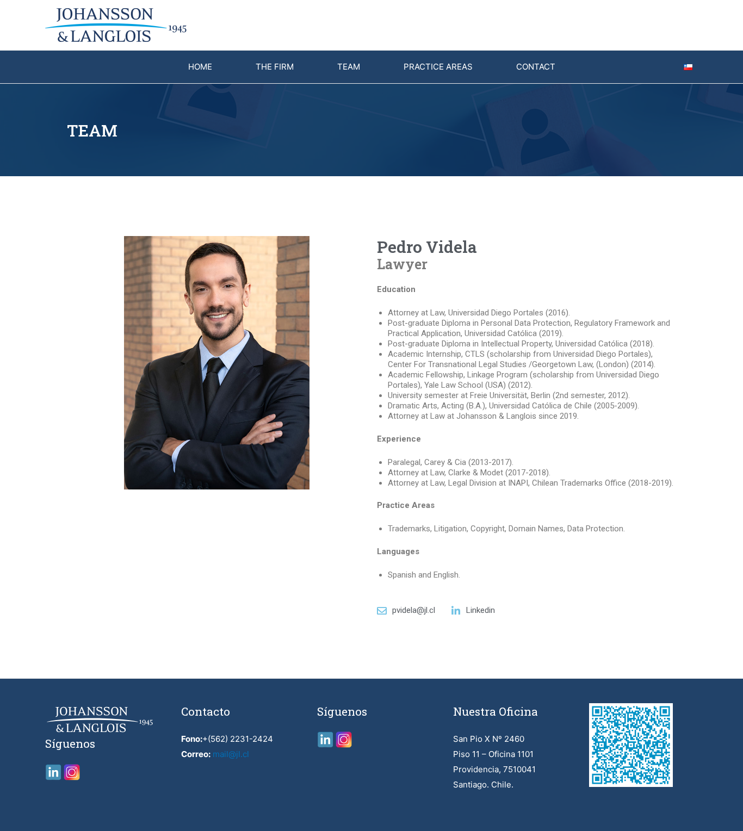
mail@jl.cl (231, 754)
